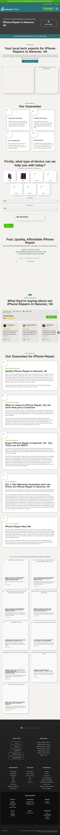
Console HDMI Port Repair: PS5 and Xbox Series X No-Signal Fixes (15, 640)
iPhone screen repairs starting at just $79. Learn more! (30, 36)
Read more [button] (6, 336)
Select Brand (30, 197)
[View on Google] (4, 325)
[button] (1, 332)
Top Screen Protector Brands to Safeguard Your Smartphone (43, 640)
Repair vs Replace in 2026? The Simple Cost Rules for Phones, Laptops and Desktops (43, 610)
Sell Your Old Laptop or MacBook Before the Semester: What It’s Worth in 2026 (44, 578)
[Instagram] (15, 763)
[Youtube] (20, 763)
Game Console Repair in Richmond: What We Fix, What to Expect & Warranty (15, 703)
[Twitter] (18, 763)
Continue (8, 225)
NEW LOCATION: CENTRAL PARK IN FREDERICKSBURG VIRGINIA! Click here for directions (30, 1)
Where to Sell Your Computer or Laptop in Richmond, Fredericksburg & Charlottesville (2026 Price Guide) (15, 671)
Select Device (30, 205)
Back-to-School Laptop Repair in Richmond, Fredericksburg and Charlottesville (14, 610)
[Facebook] (13, 763)
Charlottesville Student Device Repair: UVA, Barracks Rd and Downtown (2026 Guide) (14, 578)
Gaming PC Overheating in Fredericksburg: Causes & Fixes (43, 670)
